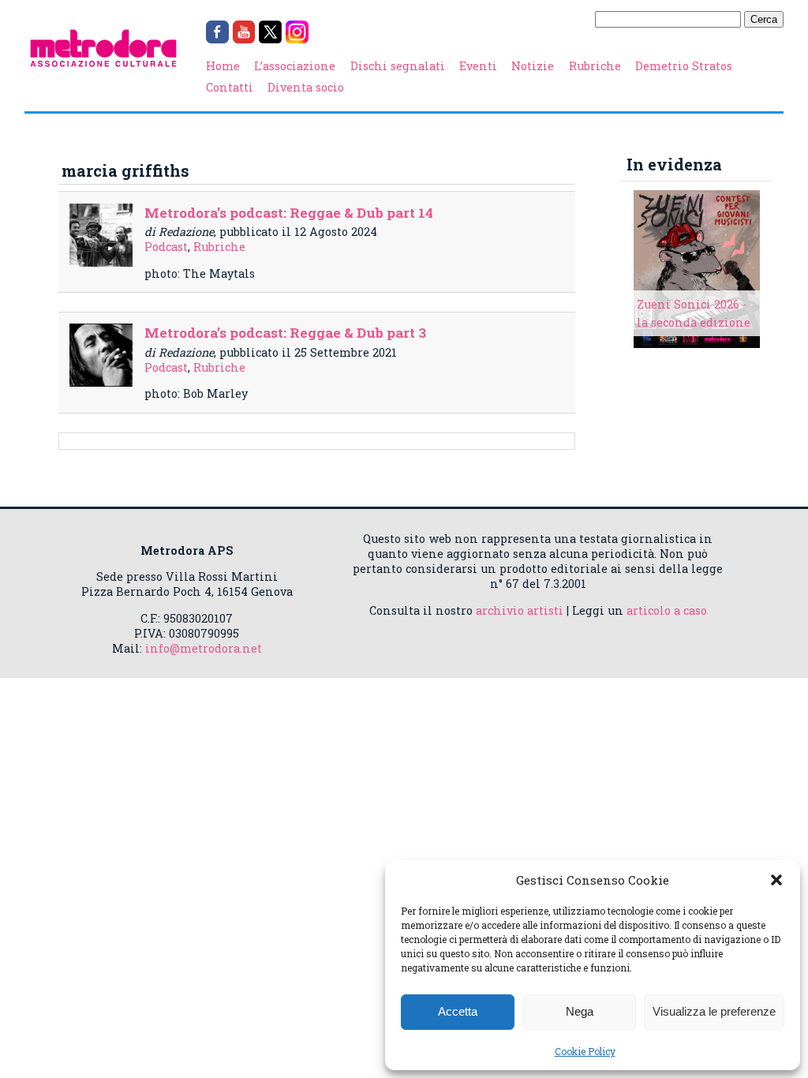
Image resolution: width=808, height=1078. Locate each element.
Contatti (229, 87)
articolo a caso (667, 610)
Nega (579, 1011)
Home (223, 65)
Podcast (166, 246)
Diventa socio (305, 87)
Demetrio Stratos (683, 65)
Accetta (457, 1011)
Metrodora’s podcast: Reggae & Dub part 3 (285, 333)
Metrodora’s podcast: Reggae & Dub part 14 (288, 213)
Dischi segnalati (397, 65)
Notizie (532, 65)
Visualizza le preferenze (714, 1011)
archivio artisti (519, 610)
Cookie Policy (585, 1051)
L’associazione (294, 65)
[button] (776, 880)
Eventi (478, 65)
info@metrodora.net (203, 648)
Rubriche (595, 65)
